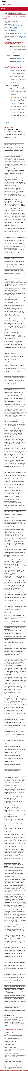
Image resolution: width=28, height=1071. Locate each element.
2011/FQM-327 (20, 88)
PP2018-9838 (21, 58)
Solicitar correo (11, 24)
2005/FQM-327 (14, 117)
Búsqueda (5, 13)
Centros (20, 13)
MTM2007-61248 (19, 81)
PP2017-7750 (21, 61)
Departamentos (12, 13)
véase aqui (6, 122)
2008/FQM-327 (14, 103)
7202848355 (15, 28)
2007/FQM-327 (14, 108)
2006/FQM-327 (14, 112)
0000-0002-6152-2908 (17, 25)
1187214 (14, 30)
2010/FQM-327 (20, 93)
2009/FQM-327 (14, 99)
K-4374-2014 (14, 27)
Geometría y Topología (20, 36)
